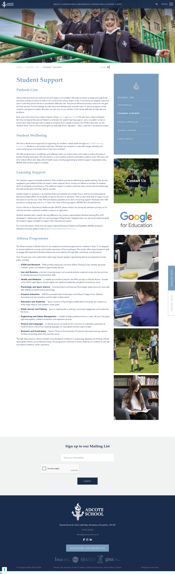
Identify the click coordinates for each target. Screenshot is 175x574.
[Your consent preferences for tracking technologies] (4, 569)
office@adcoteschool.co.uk (88, 534)
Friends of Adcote (78, 567)
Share (103, 67)
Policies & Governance (94, 567)
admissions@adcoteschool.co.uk (62, 228)
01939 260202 (87, 529)
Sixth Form (72, 116)
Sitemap (56, 567)
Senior (61, 116)
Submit (87, 481)
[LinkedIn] (91, 539)
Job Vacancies (65, 567)
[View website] (62, 558)
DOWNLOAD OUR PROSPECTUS (87, 548)
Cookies (118, 567)
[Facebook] (84, 539)
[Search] (157, 4)
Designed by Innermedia (150, 567)
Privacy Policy (109, 567)
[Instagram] (87, 539)
